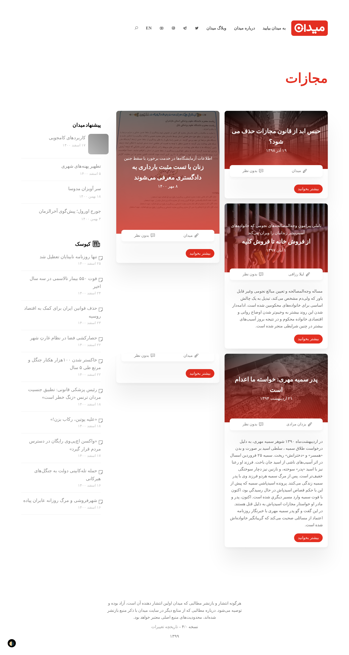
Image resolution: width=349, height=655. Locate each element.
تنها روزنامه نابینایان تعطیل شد (68, 256)
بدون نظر (141, 235)
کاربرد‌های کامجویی (67, 137)
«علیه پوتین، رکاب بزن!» (73, 419)
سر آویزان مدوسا (84, 188)
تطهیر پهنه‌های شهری (81, 166)
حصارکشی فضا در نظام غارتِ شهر (63, 337)
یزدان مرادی (296, 424)
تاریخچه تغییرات (164, 627)
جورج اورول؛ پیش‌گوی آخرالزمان (70, 211)
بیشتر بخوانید (200, 253)
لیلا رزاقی (296, 274)
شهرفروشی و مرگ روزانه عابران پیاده (60, 500)
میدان (188, 235)
